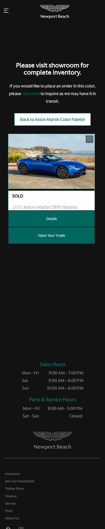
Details (51, 219)
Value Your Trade (51, 235)
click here (31, 93)
